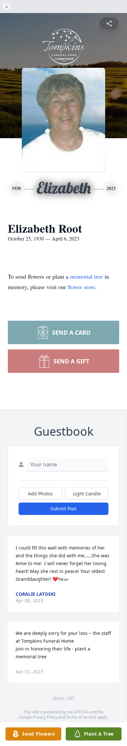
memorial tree (86, 276)
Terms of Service (81, 717)
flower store (81, 287)
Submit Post (63, 508)
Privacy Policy (45, 717)
